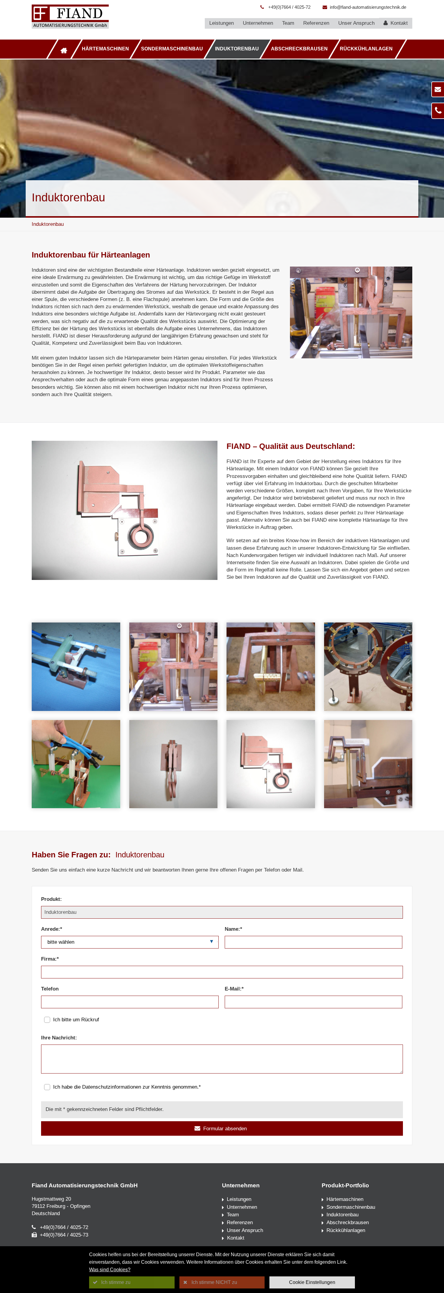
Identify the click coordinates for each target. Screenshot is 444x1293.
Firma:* (50, 959)
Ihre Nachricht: (59, 1038)
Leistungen (221, 23)
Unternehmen (258, 23)
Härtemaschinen (105, 48)
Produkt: (51, 899)
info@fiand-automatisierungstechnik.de (368, 7)
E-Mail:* (234, 989)
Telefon (50, 989)
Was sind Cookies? (109, 1269)
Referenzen (316, 23)
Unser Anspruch (356, 23)
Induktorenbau (237, 48)
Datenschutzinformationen (111, 1087)
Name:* (233, 929)
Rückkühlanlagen (366, 48)
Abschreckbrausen (299, 48)
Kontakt (398, 23)
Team (288, 23)
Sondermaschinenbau (172, 48)
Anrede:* (51, 929)
